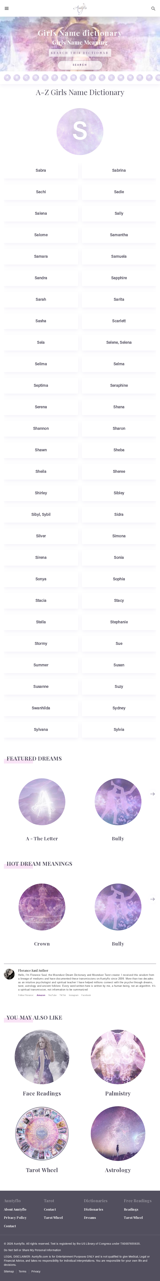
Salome (41, 235)
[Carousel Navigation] (153, 810)
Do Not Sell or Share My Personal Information (32, 1250)
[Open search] (153, 8)
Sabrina (119, 171)
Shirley (41, 493)
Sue (119, 644)
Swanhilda (41, 708)
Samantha (119, 235)
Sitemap (9, 1271)
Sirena (41, 558)
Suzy (119, 687)
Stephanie (119, 622)
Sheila (41, 472)
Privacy (36, 1271)
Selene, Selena (119, 343)
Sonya (41, 579)
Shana (119, 407)
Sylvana (41, 730)
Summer (41, 665)
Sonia (119, 558)
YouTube (52, 995)
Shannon (41, 429)
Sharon (119, 429)
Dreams (90, 1218)
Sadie (119, 192)
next (153, 794)
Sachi (41, 192)
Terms (23, 1271)
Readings (131, 1209)
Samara (41, 257)
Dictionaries (93, 1209)
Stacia (41, 601)
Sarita (119, 300)
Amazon (41, 995)
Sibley (119, 493)
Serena (41, 407)
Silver (41, 536)
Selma (119, 364)
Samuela (119, 257)
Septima (41, 386)
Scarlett (119, 321)
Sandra (41, 278)
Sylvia (119, 730)
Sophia (119, 579)
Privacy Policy (15, 1218)
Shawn (41, 450)
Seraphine (119, 386)
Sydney (119, 708)
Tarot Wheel (53, 1218)
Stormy (41, 644)
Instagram (73, 995)
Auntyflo (19, 1244)
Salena (41, 214)
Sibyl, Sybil (41, 515)
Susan (119, 665)
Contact (10, 1226)
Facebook (86, 995)
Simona (119, 536)
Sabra (41, 171)
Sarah (41, 300)
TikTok (63, 995)
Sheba (119, 450)
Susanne (40, 687)
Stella (41, 622)
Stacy (119, 601)
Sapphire (119, 278)
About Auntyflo (15, 1209)
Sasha (41, 321)
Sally (119, 214)
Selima (41, 364)
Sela (41, 343)
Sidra (119, 515)
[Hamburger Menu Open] (6, 8)
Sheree (119, 472)
